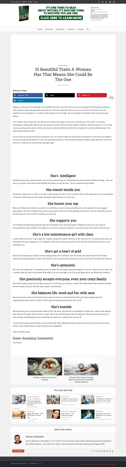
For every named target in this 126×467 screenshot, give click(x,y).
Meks (27, 463)
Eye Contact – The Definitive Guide (67, 414)
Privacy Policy (94, 464)
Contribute (24, 1)
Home (12, 1)
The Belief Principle (61, 441)
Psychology (64, 411)
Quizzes (29, 399)
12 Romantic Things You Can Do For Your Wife (104, 400)
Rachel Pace (100, 402)
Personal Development (33, 396)
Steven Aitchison (64, 85)
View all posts (18, 451)
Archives (30, 1)
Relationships (63, 65)
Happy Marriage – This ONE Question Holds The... (35, 415)
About (109, 464)
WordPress (39, 463)
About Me (17, 1)
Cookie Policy (102, 464)
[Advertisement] (63, 48)
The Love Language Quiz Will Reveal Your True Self (34, 403)
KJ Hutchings (101, 419)
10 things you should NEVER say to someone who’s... (104, 415)
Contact (36, 1)
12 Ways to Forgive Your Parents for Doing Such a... (69, 401)
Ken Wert (65, 404)
